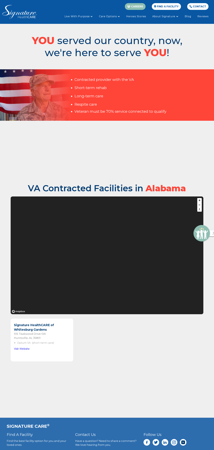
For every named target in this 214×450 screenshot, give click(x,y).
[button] (78, 16)
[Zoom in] (199, 200)
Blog (188, 16)
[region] (107, 255)
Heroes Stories (136, 16)
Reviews (203, 16)
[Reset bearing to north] (199, 209)
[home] (19, 12)
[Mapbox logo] (18, 311)
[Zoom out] (199, 205)
